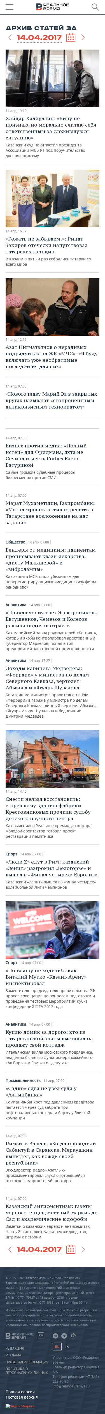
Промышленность (23, 1080)
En (67, 1347)
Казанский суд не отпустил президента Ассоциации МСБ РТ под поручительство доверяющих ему (51, 136)
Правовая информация (27, 1362)
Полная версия (20, 1391)
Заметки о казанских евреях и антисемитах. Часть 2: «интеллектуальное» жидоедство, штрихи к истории (51, 1221)
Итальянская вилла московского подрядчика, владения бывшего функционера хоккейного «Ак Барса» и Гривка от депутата (49, 1047)
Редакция (15, 1348)
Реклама (13, 1355)
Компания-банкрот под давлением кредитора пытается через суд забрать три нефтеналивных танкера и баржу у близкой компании (50, 1103)
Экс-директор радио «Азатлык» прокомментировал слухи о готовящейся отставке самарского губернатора (51, 1161)
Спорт (11, 854)
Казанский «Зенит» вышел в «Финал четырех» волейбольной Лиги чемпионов (52, 874)
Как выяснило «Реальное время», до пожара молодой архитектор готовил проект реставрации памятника (49, 817)
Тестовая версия (22, 1397)
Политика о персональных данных (27, 1371)
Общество (15, 542)
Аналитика (16, 605)
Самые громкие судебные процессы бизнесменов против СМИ (46, 461)
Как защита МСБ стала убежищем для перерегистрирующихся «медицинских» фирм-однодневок (51, 568)
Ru (57, 1347)
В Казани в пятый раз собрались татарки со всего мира (48, 251)
